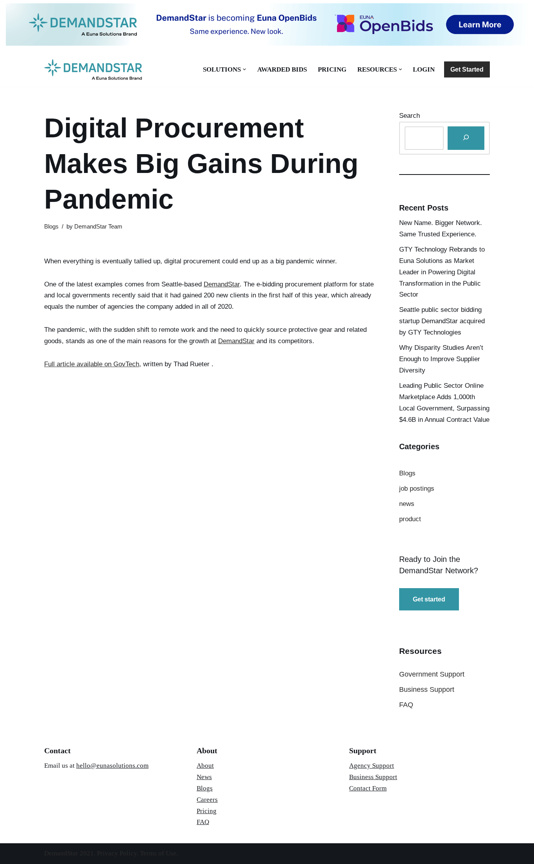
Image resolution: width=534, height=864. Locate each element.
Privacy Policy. (118, 853)
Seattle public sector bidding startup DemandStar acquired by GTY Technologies (442, 321)
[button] (244, 69)
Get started (429, 599)
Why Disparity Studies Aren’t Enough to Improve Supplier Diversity (441, 359)
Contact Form (368, 788)
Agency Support (371, 765)
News (204, 777)
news (406, 504)
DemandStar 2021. (70, 853)
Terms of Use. (159, 853)
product (410, 519)
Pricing (332, 69)
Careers (207, 799)
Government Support (431, 674)
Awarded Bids (282, 69)
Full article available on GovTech (91, 364)
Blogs (51, 226)
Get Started (467, 69)
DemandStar (222, 284)
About (205, 765)
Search (409, 115)
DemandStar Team (98, 226)
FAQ (406, 705)
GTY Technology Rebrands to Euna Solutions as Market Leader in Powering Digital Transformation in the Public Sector (442, 272)
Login (424, 69)
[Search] (466, 138)
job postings (416, 488)
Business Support (426, 689)
